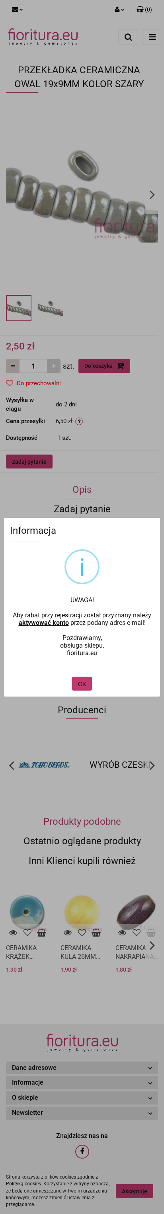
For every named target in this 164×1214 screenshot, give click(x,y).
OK (82, 684)
